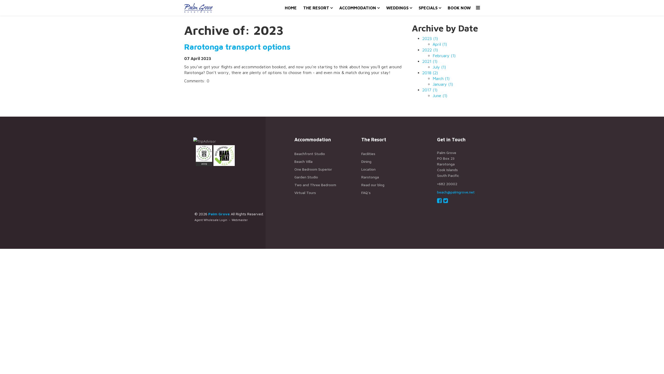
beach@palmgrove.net (456, 192)
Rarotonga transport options (237, 46)
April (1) (440, 44)
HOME (291, 7)
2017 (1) (429, 90)
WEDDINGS (397, 7)
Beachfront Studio (309, 153)
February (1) (444, 55)
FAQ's (366, 192)
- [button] (221, 220)
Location (368, 169)
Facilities (368, 153)
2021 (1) (429, 61)
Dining (366, 161)
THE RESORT (316, 7)
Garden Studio (306, 177)
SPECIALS (428, 7)
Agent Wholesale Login (211, 220)
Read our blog (372, 185)
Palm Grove (219, 214)
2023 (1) (430, 38)
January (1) (443, 84)
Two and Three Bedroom (315, 185)
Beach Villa (303, 161)
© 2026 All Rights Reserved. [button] (229, 214)
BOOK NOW (459, 7)
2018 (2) (430, 72)
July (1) (439, 67)
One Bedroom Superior (313, 169)
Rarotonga (370, 177)
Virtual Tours (305, 192)
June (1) (440, 95)
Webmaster (240, 220)
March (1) (441, 78)
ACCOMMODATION (357, 7)
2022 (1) (430, 50)
